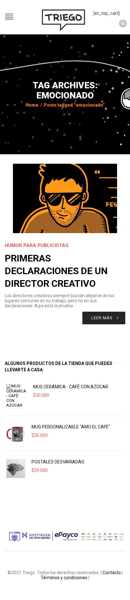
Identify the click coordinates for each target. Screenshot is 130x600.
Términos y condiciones (64, 577)
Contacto (112, 572)
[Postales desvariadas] (16, 468)
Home (32, 105)
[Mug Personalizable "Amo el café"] (16, 433)
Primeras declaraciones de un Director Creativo (56, 271)
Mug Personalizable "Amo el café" (71, 426)
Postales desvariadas (58, 461)
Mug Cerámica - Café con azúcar (70, 386)
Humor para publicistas (36, 245)
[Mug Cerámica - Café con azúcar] (16, 395)
